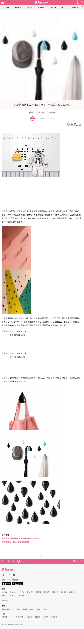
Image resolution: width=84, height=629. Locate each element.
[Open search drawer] (81, 2)
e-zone (45, 609)
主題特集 (4, 595)
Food (25, 609)
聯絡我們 (54, 617)
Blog (38, 609)
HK (13, 609)
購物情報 (55, 592)
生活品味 (29, 7)
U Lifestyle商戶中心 (16, 617)
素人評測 (63, 592)
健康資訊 (53, 7)
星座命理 (64, 7)
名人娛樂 (41, 7)
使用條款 (37, 617)
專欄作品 (72, 592)
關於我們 (4, 617)
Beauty (31, 609)
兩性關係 (75, 7)
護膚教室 (76, 561)
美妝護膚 (6, 7)
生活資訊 (51, 113)
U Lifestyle (5, 609)
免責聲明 (29, 617)
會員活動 (13, 595)
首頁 (31, 113)
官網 (30, 378)
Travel (19, 609)
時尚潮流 (18, 7)
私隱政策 (45, 617)
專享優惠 (21, 595)
